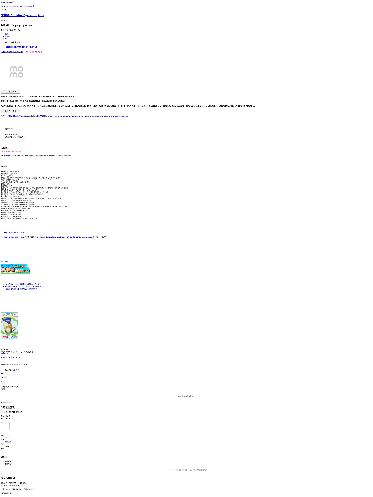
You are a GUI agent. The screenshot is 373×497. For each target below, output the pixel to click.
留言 (20, 364)
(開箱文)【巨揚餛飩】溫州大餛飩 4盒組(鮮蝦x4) (21, 289)
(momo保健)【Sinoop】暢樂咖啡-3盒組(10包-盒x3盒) (22, 284)
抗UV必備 (4, 261)
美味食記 (16, 370)
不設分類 (17, 30)
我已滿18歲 (5, 493)
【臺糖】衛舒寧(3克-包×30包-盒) (21, 47)
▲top (2, 373)
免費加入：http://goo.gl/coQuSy (22, 15)
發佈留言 (4, 389)
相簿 (6, 34)
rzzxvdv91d (4, 354)
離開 (11, 493)
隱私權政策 (197, 470)
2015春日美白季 (5, 155)
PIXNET (172, 470)
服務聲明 (204, 470)
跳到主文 (4, 20)
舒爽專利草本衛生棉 (41, 116)
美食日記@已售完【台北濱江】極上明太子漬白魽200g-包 (24, 286)
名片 (6, 38)
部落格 (7, 36)
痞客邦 (16, 364)
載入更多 (4, 377)
